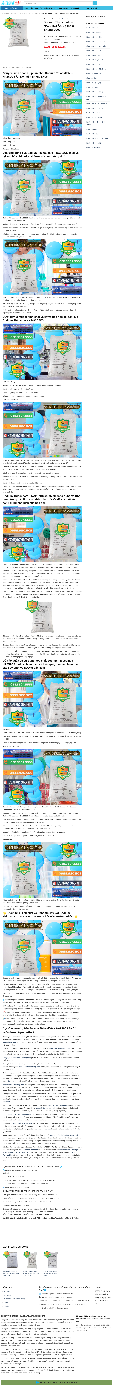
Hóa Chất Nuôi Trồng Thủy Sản (96, 97)
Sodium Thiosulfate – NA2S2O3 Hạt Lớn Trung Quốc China (31, 1273)
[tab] (5, 68)
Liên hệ (6, 1306)
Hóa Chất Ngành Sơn (94, 64)
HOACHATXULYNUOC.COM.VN (15, 1152)
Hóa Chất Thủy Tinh (93, 78)
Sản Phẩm (38, 8)
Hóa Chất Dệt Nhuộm (94, 32)
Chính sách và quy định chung (56, 8)
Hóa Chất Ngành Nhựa (94, 108)
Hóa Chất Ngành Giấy (94, 37)
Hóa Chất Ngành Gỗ (93, 51)
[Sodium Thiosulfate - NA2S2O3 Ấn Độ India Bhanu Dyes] (42, 108)
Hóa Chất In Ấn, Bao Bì (94, 60)
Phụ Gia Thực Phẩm (93, 113)
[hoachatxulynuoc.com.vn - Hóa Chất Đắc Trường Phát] (11, 3)
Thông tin (85, 8)
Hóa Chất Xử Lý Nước (94, 117)
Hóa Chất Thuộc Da (93, 73)
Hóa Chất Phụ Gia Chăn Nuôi (97, 138)
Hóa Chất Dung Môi (93, 143)
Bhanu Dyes (66, 19)
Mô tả (5, 67)
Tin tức (6, 1302)
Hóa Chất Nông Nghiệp (94, 92)
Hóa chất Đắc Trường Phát (70, 1150)
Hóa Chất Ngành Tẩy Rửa (96, 69)
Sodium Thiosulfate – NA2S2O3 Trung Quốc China (50, 1273)
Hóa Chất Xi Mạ (92, 87)
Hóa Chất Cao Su (92, 28)
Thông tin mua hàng (24, 67)
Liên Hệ (94, 8)
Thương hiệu (75, 8)
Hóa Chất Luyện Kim (93, 129)
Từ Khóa (11, 67)
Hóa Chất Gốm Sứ (93, 55)
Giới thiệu (29, 8)
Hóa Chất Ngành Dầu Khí (95, 41)
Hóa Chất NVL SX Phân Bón (96, 104)
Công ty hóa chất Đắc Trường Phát (17, 1058)
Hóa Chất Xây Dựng (93, 83)
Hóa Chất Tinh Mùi (93, 148)
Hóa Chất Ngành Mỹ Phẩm (96, 46)
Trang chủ (5, 13)
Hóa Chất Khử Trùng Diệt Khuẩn (95, 123)
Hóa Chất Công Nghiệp (28, 13)
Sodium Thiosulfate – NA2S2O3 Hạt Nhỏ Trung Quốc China (11, 1273)
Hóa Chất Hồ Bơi (92, 134)
